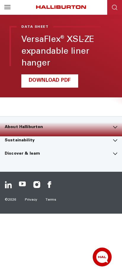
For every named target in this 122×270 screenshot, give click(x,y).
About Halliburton (24, 127)
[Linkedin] (8, 185)
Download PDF (50, 80)
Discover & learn (22, 154)
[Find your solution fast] (102, 257)
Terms (51, 200)
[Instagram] (37, 185)
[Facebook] (51, 185)
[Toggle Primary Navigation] (7, 7)
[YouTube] (22, 185)
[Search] (114, 7)
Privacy (31, 200)
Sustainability (20, 140)
